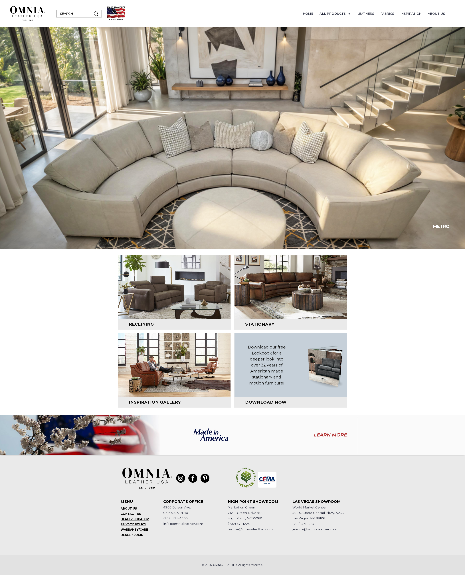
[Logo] (27, 13)
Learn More (116, 19)
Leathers (365, 13)
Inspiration (411, 13)
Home (308, 13)
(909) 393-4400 (175, 518)
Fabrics (387, 13)
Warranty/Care (134, 529)
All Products (333, 13)
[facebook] (192, 478)
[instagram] (180, 478)
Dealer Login (132, 535)
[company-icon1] (246, 478)
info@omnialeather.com (183, 524)
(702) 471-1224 (239, 524)
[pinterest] (205, 478)
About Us (436, 13)
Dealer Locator (135, 519)
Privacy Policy (133, 524)
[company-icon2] (267, 480)
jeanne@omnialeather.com (250, 529)
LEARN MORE (330, 435)
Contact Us (131, 514)
